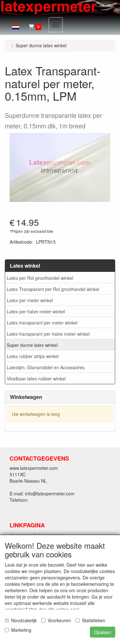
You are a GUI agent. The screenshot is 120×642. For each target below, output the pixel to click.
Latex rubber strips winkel (33, 356)
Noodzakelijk (24, 620)
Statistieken (93, 620)
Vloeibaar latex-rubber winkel (36, 378)
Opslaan (102, 632)
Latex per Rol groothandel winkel (40, 278)
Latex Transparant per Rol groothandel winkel (53, 289)
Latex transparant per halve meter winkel (48, 334)
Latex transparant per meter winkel (42, 322)
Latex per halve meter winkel (36, 311)
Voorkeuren (59, 620)
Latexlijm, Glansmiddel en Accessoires (45, 367)
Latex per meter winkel (30, 300)
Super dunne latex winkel (32, 345)
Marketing (21, 630)
